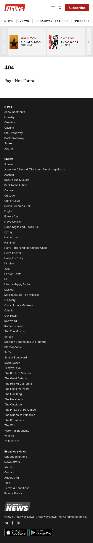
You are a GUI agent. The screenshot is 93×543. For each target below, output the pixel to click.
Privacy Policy (13, 493)
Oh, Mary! (10, 300)
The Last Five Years (16, 388)
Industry (9, 117)
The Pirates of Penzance (20, 409)
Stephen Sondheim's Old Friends (25, 341)
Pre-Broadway (13, 132)
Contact (9, 472)
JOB (7, 268)
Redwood (10, 321)
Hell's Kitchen (13, 253)
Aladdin (9, 174)
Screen (8, 143)
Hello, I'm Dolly (13, 258)
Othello (9, 310)
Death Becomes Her (17, 206)
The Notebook (13, 399)
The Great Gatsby (15, 378)
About (8, 467)
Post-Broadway (14, 138)
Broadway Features (52, 21)
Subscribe (77, 8)
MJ (6, 279)
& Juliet (9, 164)
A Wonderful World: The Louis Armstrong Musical (35, 169)
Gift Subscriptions (15, 456)
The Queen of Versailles (19, 415)
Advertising (11, 477)
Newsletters (12, 462)
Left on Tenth (12, 274)
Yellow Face (12, 441)
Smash (8, 336)
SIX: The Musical (14, 331)
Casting (9, 127)
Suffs (7, 352)
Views (24, 21)
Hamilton (10, 242)
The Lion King (13, 394)
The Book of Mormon (18, 373)
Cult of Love (12, 200)
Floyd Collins (12, 221)
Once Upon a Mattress (18, 305)
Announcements (14, 112)
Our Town (10, 315)
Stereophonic (13, 347)
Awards (9, 148)
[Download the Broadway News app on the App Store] (16, 532)
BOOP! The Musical (16, 180)
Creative (9, 122)
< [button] (4, 41)
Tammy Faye (12, 368)
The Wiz (9, 425)
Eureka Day (11, 216)
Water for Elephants (16, 430)
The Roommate (14, 420)
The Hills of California (18, 383)
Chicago (9, 195)
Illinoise (9, 263)
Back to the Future (15, 185)
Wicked (9, 435)
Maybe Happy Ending (18, 284)
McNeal (9, 289)
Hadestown (11, 237)
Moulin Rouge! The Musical (21, 294)
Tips (7, 482)
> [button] (89, 41)
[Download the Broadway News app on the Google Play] (41, 532)
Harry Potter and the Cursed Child (25, 247)
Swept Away (12, 362)
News (8, 21)
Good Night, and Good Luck (21, 227)
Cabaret (9, 190)
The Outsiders (13, 404)
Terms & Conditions (16, 488)
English (8, 211)
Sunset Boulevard (15, 357)
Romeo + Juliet (14, 326)
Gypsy (8, 232)
